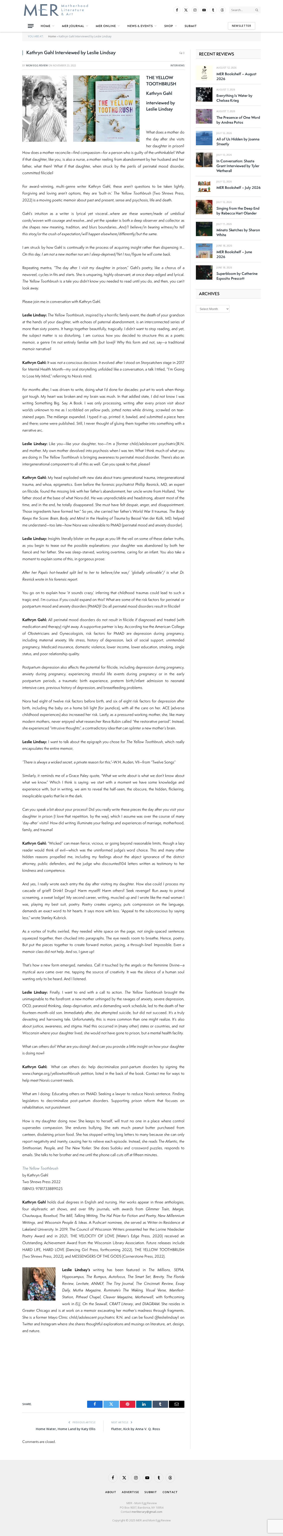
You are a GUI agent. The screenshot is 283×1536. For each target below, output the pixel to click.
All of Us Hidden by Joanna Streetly (237, 141)
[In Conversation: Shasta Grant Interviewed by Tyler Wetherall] (204, 160)
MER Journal (73, 26)
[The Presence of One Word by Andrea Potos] (204, 116)
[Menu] (31, 26)
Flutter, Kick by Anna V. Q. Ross (135, 1429)
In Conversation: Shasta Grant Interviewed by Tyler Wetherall (237, 166)
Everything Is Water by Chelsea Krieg (234, 98)
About (111, 1492)
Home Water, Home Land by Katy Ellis (66, 1429)
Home (45, 26)
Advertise (130, 1492)
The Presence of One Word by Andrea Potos (238, 120)
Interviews (177, 65)
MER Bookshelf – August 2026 (236, 76)
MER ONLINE (106, 26)
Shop (168, 26)
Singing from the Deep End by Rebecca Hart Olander (237, 211)
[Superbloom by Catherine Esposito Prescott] (204, 272)
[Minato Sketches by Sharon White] (204, 229)
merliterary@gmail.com (147, 1512)
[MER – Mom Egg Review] (56, 10)
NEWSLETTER (241, 26)
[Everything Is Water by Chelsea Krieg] (204, 94)
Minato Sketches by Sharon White (238, 232)
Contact (170, 1492)
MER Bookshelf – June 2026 (234, 254)
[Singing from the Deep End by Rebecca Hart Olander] (204, 207)
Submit (191, 26)
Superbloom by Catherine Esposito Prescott (237, 276)
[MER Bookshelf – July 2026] (204, 186)
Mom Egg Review (37, 65)
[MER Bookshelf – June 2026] (204, 250)
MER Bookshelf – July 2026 (238, 187)
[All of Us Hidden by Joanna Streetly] (204, 138)
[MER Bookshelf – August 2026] (204, 72)
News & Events (140, 26)
